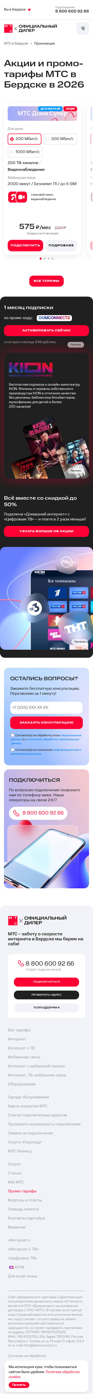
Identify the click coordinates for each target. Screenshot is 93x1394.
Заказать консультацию (47, 723)
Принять (19, 1385)
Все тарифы (19, 1030)
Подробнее (61, 245)
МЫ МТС (16, 1182)
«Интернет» (19, 1240)
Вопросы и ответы (25, 1200)
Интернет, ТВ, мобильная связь (37, 1075)
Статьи (14, 1173)
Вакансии (17, 1227)
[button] (41, 259)
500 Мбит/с (62, 139)
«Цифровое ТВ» (22, 1258)
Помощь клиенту (23, 1209)
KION (19, 1267)
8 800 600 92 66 (72, 11)
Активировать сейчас (46, 330)
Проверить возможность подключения (44, 1124)
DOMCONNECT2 (54, 318)
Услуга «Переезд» (25, 1142)
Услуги (14, 1164)
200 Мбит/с (27, 139)
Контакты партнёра (26, 1218)
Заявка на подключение (30, 1133)
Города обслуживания (28, 1097)
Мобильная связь (24, 1057)
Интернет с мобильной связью (36, 1066)
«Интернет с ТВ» (23, 1249)
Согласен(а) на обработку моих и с (46, 739)
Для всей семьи (22, 1276)
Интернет (17, 1039)
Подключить (25, 245)
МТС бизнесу (20, 1151)
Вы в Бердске (15, 10)
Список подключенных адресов (37, 1115)
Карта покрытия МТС (28, 1106)
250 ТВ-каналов (23, 163)
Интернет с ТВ (21, 1048)
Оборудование (22, 1084)
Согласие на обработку (27, 1356)
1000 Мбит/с (28, 152)
